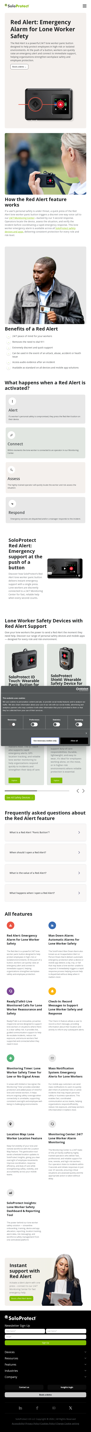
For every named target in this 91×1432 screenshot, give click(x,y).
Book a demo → (19, 66)
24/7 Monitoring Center (21, 218)
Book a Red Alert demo (21, 1298)
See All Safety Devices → (20, 797)
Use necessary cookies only (45, 741)
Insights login (67, 1387)
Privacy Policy (32, 1423)
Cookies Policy (48, 1423)
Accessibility (18, 1423)
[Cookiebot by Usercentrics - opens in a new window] (78, 689)
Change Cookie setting (67, 1423)
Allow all (74, 741)
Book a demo (45, 1394)
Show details (78, 733)
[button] (84, 6)
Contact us (24, 1387)
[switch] (34, 724)
